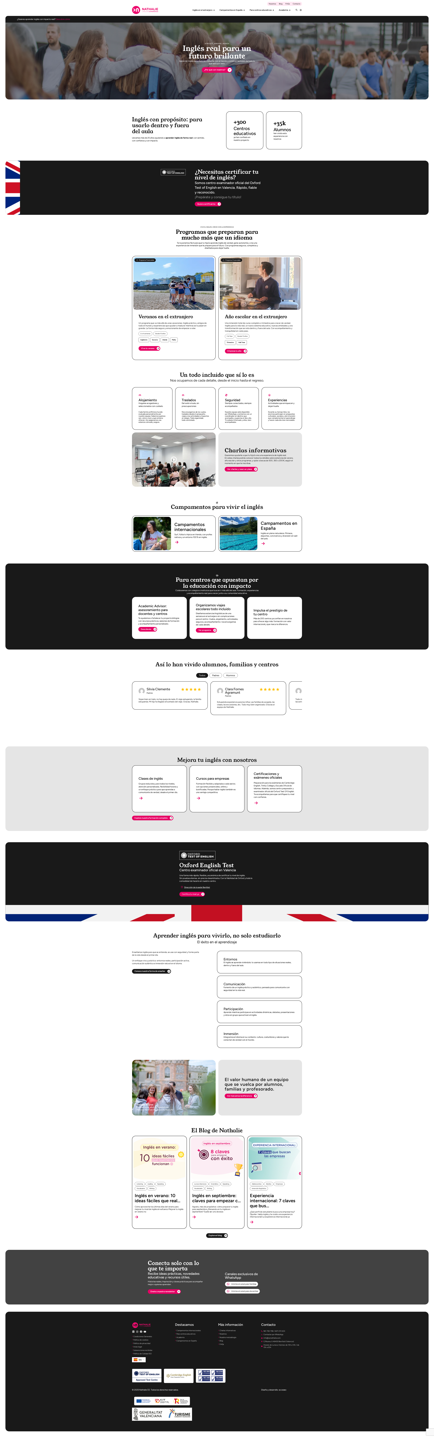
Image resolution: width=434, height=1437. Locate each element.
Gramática (214, 1184)
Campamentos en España (230, 10)
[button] (217, 70)
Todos (202, 675)
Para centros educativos (261, 10)
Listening (140, 1184)
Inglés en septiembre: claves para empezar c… (216, 1198)
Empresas (279, 1184)
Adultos (268, 1184)
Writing (151, 1188)
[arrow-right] (176, 542)
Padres (215, 675)
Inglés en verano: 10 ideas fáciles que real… (157, 1198)
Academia (283, 10)
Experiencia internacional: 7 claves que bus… (272, 1200)
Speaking (160, 1184)
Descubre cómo (63, 19)
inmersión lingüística (259, 1188)
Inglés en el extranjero (202, 10)
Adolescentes (257, 1184)
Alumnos (230, 675)
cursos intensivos (200, 1184)
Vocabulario (141, 1188)
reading (150, 1184)
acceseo (282, 1390)
